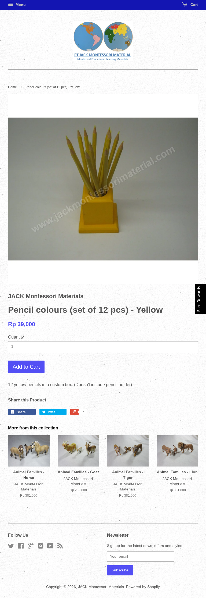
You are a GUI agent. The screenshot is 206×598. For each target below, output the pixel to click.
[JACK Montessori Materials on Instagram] (40, 547)
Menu (20, 4)
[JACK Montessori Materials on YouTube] (50, 547)
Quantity (16, 337)
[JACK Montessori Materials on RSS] (60, 547)
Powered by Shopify (143, 587)
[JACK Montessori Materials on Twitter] (11, 547)
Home (12, 87)
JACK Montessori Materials (101, 587)
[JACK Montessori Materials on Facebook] (21, 547)
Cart (193, 4)
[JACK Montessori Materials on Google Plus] (31, 547)
